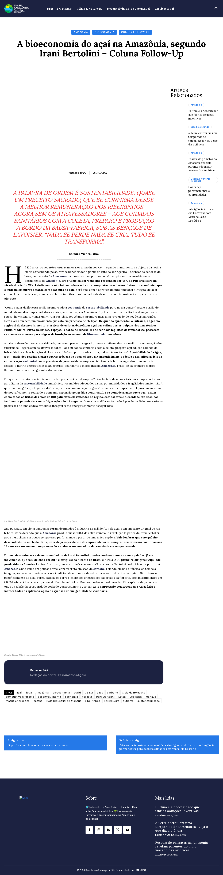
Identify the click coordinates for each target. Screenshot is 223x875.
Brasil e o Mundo (200, 127)
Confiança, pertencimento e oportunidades (199, 190)
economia (75, 307)
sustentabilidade (98, 307)
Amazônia (81, 32)
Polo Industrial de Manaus (64, 701)
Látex (122, 696)
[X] (118, 830)
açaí (19, 692)
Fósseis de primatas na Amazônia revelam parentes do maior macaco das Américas (181, 846)
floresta (87, 696)
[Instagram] (99, 830)
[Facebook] (89, 830)
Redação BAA (76, 172)
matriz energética (18, 701)
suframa (128, 701)
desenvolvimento (49, 696)
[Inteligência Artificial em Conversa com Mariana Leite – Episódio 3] (177, 209)
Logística (136, 696)
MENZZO (141, 870)
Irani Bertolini (105, 696)
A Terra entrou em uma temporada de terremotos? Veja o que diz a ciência (181, 826)
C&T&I (89, 692)
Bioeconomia (104, 32)
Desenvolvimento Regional (200, 180)
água (28, 692)
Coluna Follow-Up (135, 32)
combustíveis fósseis (20, 696)
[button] (216, 8)
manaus (150, 696)
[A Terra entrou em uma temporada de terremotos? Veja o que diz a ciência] (177, 133)
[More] (167, 68)
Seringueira (111, 701)
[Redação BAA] (64, 172)
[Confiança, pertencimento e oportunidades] (177, 185)
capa (100, 692)
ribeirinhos (92, 701)
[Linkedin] (108, 830)
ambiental (30, 361)
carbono (99, 569)
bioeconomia (61, 692)
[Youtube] (127, 830)
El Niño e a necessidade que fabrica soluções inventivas (203, 114)
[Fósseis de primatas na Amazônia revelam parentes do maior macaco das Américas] (177, 159)
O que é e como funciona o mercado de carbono (38, 745)
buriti (77, 692)
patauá (38, 701)
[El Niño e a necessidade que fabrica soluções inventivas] (177, 111)
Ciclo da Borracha (133, 692)
